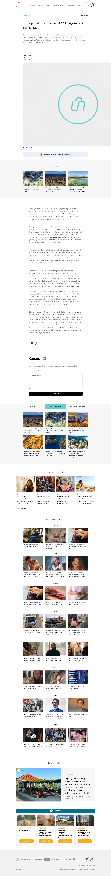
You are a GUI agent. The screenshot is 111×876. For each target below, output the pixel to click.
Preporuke (80, 5)
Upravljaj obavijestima (88, 865)
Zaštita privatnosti (82, 869)
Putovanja (41, 5)
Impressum (62, 869)
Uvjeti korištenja (73, 869)
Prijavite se (55, 394)
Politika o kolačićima (90, 869)
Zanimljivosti (58, 5)
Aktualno (49, 5)
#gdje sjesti (84, 15)
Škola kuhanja (69, 5)
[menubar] (92, 4)
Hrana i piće (31, 5)
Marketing (67, 869)
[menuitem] (92, 4)
